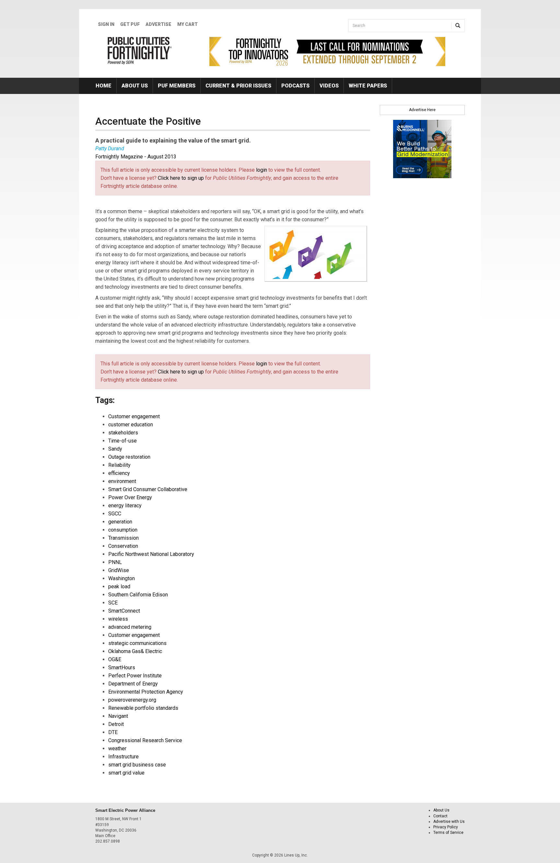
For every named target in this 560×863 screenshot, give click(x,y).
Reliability (119, 465)
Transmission (123, 538)
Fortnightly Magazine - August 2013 (135, 157)
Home (103, 86)
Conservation (123, 546)
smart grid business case (137, 765)
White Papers (368, 86)
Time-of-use (122, 441)
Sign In (106, 24)
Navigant (118, 716)
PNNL (115, 562)
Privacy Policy (445, 827)
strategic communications (137, 643)
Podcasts (295, 86)
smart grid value (126, 773)
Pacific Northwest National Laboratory (151, 554)
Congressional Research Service (145, 740)
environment (122, 481)
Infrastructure (123, 757)
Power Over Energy (130, 497)
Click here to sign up (181, 178)
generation (120, 522)
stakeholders (123, 433)
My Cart (187, 24)
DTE (113, 732)
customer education (130, 424)
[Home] (139, 50)
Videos (329, 86)
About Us (135, 86)
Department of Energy (133, 684)
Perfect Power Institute (135, 676)
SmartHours (121, 667)
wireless (118, 619)
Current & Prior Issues (238, 86)
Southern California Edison (138, 595)
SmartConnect (124, 611)
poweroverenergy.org (132, 700)
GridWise (118, 570)
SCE (113, 603)
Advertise (158, 24)
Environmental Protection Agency (145, 692)
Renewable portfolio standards (143, 708)
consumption (122, 530)
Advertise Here (422, 110)
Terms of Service (448, 832)
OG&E (114, 659)
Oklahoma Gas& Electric (135, 651)
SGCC (114, 514)
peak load (119, 586)
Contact (440, 816)
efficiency (119, 473)
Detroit (116, 724)
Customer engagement (134, 416)
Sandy (115, 449)
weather (117, 748)
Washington (121, 578)
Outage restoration (129, 457)
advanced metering (129, 627)
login (261, 170)
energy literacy (125, 505)
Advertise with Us (449, 821)
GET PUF (130, 24)
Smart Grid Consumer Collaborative (147, 489)
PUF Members (176, 86)
